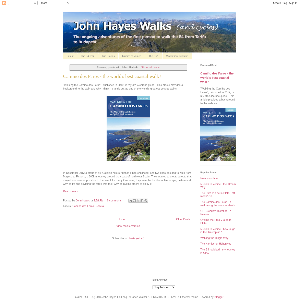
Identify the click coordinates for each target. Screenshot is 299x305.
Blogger (218, 296)
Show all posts (150, 67)
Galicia (100, 206)
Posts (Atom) (136, 238)
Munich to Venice (131, 56)
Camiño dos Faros (83, 206)
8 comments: (115, 200)
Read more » (70, 191)
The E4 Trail (87, 56)
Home (121, 219)
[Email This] (130, 201)
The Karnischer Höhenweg (215, 243)
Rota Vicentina (209, 178)
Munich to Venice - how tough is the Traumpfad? (217, 230)
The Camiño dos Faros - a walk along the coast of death (217, 203)
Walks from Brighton (177, 56)
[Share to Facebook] (142, 201)
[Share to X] (138, 201)
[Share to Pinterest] (146, 201)
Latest (70, 56)
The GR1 (154, 56)
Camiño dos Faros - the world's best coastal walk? (112, 76)
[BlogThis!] (134, 201)
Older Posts (183, 219)
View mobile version (128, 225)
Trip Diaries (108, 56)
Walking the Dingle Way (214, 237)
